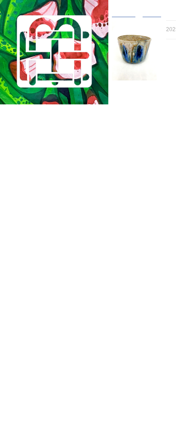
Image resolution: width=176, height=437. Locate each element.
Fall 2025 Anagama (44, 120)
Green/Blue (42, 261)
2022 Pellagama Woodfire (52, 313)
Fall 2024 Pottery (41, 137)
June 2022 (32, 340)
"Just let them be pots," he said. (61, 428)
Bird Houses (39, 182)
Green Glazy (44, 234)
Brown (36, 199)
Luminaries (33, 305)
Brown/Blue (42, 252)
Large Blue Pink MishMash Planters (66, 287)
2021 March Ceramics (47, 375)
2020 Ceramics (38, 384)
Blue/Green (42, 243)
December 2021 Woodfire (52, 358)
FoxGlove (31, 323)
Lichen (36, 208)
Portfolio (25, 111)
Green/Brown (44, 225)
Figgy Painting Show (46, 331)
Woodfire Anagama (48, 164)
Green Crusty (45, 278)
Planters (34, 190)
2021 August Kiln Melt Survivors (61, 366)
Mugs (30, 155)
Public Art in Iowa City (48, 393)
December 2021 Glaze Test (54, 349)
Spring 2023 (34, 296)
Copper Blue (44, 217)
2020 (25, 402)
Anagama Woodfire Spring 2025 (60, 129)
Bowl (29, 146)
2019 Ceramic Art (41, 411)
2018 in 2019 (35, 419)
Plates (31, 172)
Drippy (36, 270)
